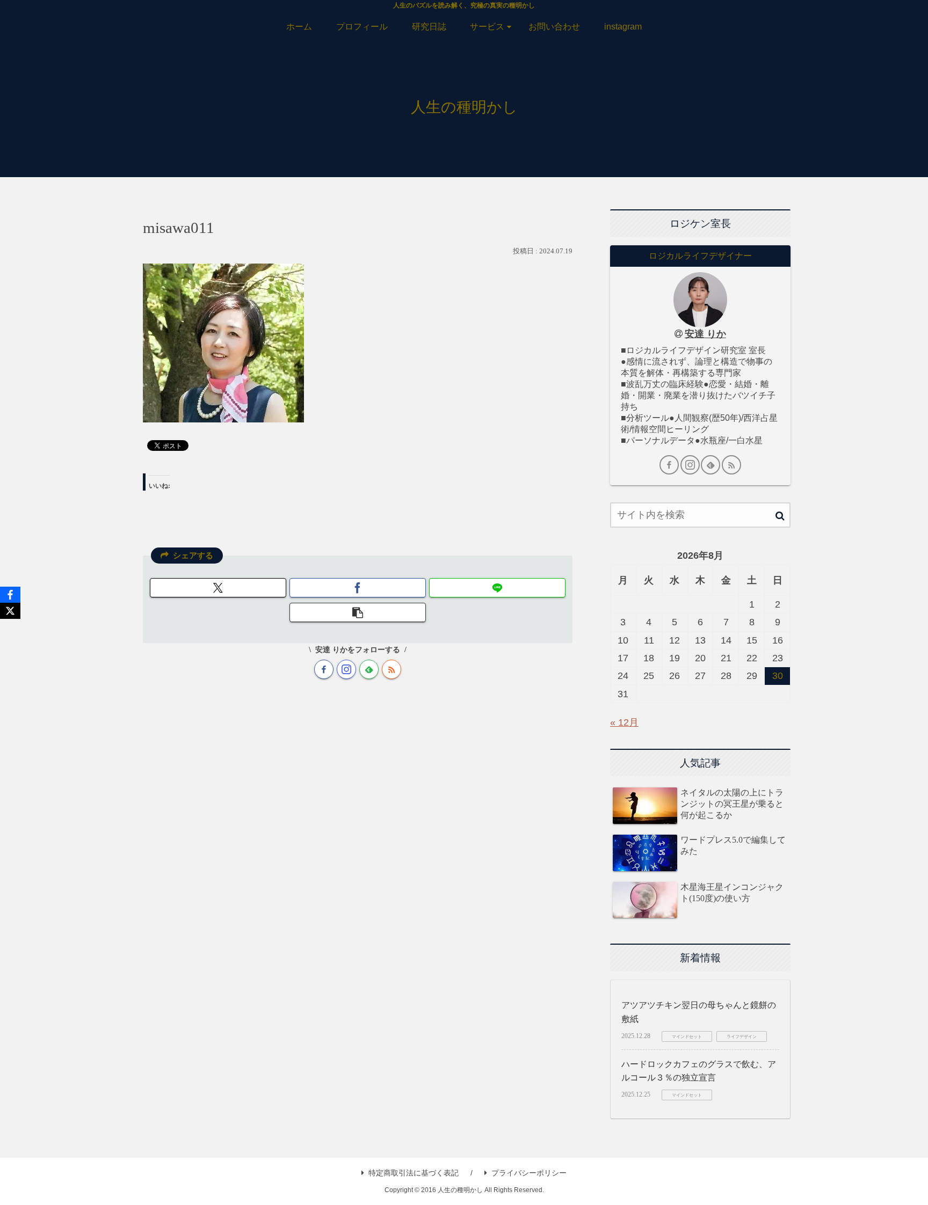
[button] (357, 612)
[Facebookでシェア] (357, 587)
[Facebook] (10, 595)
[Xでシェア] (218, 587)
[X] (10, 611)
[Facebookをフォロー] (324, 669)
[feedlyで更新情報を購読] (369, 669)
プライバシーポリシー (529, 1173)
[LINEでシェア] (497, 587)
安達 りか (705, 333)
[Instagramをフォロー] (346, 669)
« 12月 (624, 722)
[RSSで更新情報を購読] (391, 669)
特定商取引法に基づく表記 (413, 1173)
